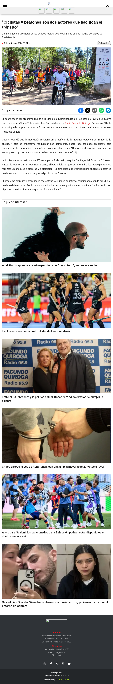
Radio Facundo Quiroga (78, 123)
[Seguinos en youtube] (69, 663)
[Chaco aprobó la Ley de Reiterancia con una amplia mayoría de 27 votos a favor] (56, 435)
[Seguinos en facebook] (50, 663)
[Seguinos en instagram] (62, 663)
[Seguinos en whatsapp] (44, 663)
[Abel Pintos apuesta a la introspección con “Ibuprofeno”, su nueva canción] (56, 234)
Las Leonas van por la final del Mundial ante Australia (36, 331)
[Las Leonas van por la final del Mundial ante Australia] (56, 300)
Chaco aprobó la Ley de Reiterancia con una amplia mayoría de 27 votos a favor (53, 466)
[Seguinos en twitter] (56, 663)
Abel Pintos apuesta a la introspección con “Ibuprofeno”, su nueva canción (50, 265)
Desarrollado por (56, 680)
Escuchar (105, 43)
